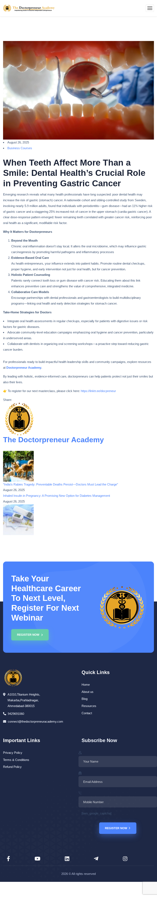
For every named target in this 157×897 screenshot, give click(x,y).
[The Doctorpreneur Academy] (29, 8)
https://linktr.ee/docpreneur (98, 391)
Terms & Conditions (16, 760)
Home (86, 684)
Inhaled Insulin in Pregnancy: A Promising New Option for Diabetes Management (56, 495)
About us (87, 691)
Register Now (116, 828)
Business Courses (19, 148)
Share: (7, 399)
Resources (89, 706)
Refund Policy (12, 767)
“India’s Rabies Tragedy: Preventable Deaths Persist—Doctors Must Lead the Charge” (60, 484)
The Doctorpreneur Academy (53, 439)
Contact (87, 713)
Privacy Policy (12, 752)
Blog (84, 698)
